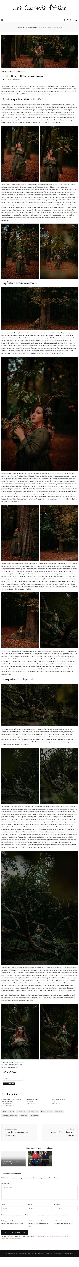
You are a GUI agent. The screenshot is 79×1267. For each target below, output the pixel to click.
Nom (3, 1204)
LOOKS (46, 1159)
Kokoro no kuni (34, 1164)
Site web (57, 1204)
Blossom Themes (52, 1253)
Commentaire (5, 1183)
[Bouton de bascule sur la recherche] (76, 20)
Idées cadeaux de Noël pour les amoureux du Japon (11, 1101)
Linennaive (10, 1062)
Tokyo (31, 1162)
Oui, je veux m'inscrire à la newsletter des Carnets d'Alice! (12, 1222)
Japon (42, 1159)
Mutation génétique (46, 1111)
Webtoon (15, 501)
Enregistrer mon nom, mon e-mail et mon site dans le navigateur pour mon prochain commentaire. (36, 1215)
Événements (7, 1162)
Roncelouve (18, 1065)
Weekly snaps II (7, 1164)
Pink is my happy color (58, 1100)
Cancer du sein (21, 1111)
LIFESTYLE (20, 71)
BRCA (4, 1111)
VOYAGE (37, 1162)
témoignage (23, 1115)
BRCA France (42, 998)
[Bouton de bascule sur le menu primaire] (2, 20)
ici (23, 1062)
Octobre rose (58, 1111)
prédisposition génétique (10, 1115)
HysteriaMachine (12, 1067)
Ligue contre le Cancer (60, 998)
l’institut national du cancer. (56, 122)
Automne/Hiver (8, 71)
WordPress (69, 1253)
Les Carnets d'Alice (40, 8)
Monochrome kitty (32, 1100)
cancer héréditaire (33, 1111)
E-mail (30, 1204)
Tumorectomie (34, 1115)
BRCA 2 (12, 1111)
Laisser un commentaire (12, 80)
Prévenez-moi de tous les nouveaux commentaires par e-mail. (38, 1223)
